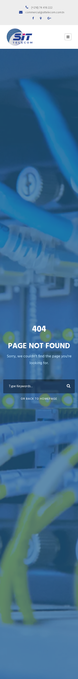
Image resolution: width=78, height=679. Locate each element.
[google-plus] (49, 18)
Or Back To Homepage (39, 398)
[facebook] (33, 18)
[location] (40, 18)
